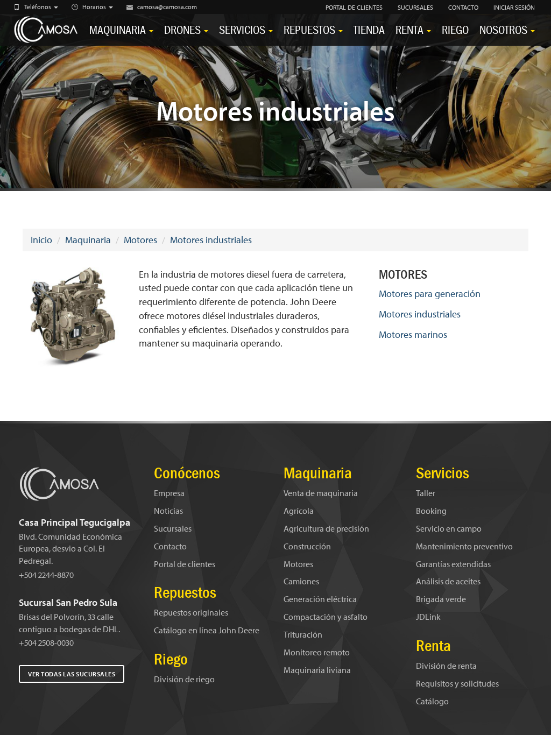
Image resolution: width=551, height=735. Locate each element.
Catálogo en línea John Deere (206, 630)
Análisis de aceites (448, 581)
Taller (425, 492)
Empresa (169, 492)
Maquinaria (118, 30)
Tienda (369, 30)
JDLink (428, 616)
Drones (183, 30)
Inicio (41, 240)
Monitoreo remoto (317, 652)
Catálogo (432, 701)
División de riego (184, 679)
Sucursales (173, 528)
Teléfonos (38, 7)
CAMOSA (47, 30)
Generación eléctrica (320, 598)
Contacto (170, 546)
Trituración (303, 634)
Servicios (243, 30)
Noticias (168, 510)
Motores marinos (413, 334)
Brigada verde (441, 598)
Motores (140, 240)
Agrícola (299, 510)
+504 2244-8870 (46, 574)
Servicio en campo (449, 528)
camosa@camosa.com (167, 7)
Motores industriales (211, 240)
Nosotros (504, 30)
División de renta (446, 665)
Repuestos (310, 30)
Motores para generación (430, 293)
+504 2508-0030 (46, 642)
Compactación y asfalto (326, 616)
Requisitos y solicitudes (457, 683)
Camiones (301, 581)
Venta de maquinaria (321, 492)
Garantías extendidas (453, 564)
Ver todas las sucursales (71, 674)
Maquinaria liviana (317, 670)
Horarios (95, 7)
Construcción (307, 546)
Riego (455, 30)
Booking (431, 510)
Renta (410, 30)
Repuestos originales (191, 612)
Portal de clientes (184, 564)
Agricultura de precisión (326, 528)
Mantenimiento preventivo (464, 546)
